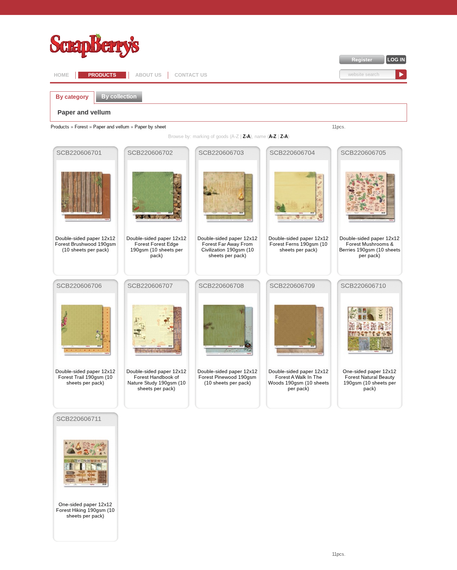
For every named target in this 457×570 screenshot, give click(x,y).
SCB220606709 (292, 285)
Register (362, 59)
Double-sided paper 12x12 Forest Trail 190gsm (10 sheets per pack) (85, 377)
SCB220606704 (292, 152)
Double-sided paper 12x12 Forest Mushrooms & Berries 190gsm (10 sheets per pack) (369, 246)
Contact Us (191, 75)
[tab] (72, 96)
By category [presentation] (72, 97)
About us (148, 75)
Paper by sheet (150, 126)
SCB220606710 (363, 285)
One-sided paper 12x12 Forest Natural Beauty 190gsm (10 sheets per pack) (369, 379)
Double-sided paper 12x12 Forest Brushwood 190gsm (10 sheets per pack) (85, 244)
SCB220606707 (150, 285)
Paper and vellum (84, 112)
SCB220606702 (150, 152)
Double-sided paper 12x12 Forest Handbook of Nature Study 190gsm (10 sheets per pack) (156, 379)
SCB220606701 (79, 152)
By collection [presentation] (119, 96)
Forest (81, 126)
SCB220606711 (78, 418)
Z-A (246, 136)
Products (102, 75)
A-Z (272, 136)
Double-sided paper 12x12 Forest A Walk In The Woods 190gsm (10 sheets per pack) (298, 379)
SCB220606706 (79, 285)
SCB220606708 (221, 285)
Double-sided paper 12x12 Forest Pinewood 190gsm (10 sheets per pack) (227, 377)
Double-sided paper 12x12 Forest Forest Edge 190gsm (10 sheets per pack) (156, 246)
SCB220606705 (363, 152)
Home (61, 75)
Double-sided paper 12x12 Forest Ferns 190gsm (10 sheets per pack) (298, 244)
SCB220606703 (221, 152)
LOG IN (396, 59)
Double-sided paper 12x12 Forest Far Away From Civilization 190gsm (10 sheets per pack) (227, 246)
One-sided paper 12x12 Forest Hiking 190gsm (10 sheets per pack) (85, 510)
